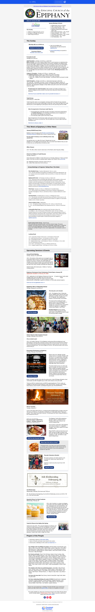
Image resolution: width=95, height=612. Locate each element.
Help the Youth (49, 467)
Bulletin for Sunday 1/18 (36, 48)
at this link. (62, 159)
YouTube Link (33, 52)
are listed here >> (52, 542)
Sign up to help (52, 516)
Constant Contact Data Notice (53, 604)
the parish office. (45, 539)
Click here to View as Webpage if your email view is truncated (47, 6)
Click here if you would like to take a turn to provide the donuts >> (44, 93)
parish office (45, 588)
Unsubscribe (38, 604)
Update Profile (44, 604)
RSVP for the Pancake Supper (36, 438)
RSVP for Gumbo (32, 312)
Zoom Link (40, 52)
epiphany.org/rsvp (33, 74)
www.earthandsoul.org (43, 186)
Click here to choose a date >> (35, 122)
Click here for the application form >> (36, 282)
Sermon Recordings (55, 50)
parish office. (51, 594)
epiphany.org (53, 48)
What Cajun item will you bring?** (49, 442)
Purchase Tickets (32, 376)
